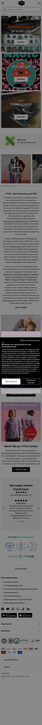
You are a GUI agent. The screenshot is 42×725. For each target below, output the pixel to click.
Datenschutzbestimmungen (30, 340)
